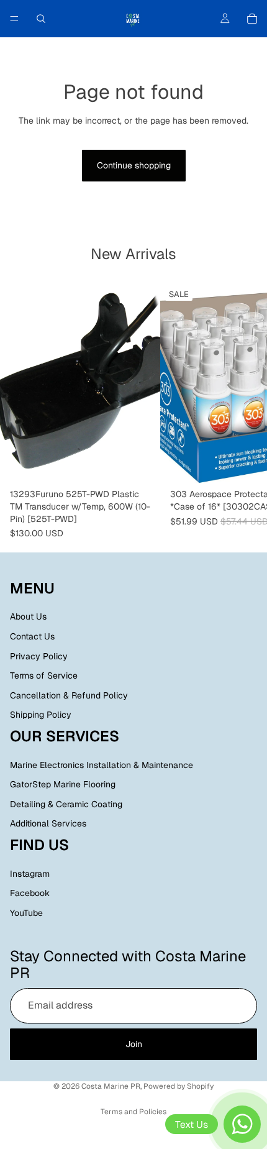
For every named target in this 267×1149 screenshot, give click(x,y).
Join (133, 1044)
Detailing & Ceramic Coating (66, 804)
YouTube (26, 912)
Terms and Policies (133, 1112)
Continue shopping (134, 165)
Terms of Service (44, 675)
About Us (28, 617)
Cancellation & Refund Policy (69, 695)
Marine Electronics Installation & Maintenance (101, 765)
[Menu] (14, 18)
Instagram (30, 873)
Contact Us (32, 636)
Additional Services (48, 824)
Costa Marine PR (110, 1086)
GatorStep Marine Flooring (62, 784)
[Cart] (252, 18)
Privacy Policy (39, 656)
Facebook (30, 893)
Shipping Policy (40, 715)
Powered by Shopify (178, 1086)
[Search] (41, 18)
